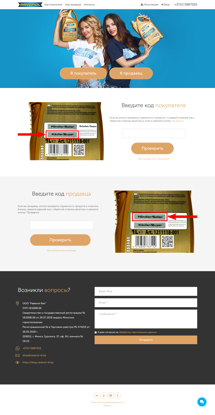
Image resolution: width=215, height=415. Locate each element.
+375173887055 (32, 348)
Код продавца (73, 4)
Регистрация (151, 4)
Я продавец (131, 73)
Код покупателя (53, 4)
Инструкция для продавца (61, 250)
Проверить (152, 148)
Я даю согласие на (127, 332)
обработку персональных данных (138, 332)
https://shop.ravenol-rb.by (38, 362)
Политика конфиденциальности (107, 402)
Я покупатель (83, 73)
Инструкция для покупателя (153, 159)
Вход (167, 4)
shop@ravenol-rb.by (34, 355)
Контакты (89, 4)
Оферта (107, 405)
